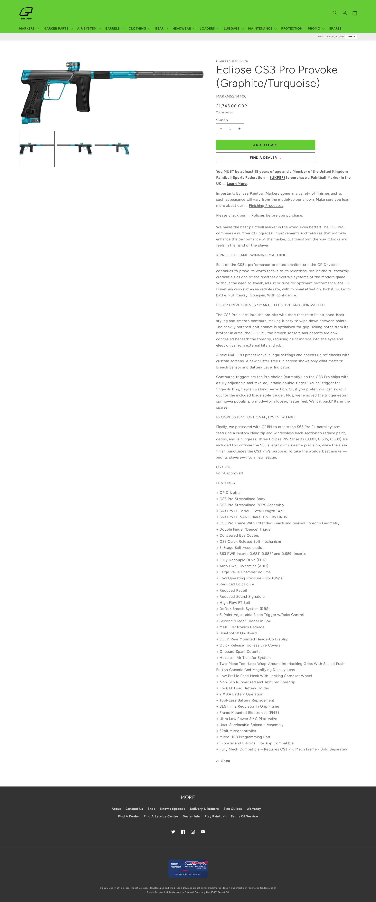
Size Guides (232, 809)
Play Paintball (215, 816)
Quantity (222, 120)
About (116, 809)
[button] (28, 28)
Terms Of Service (244, 816)
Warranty (254, 809)
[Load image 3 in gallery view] (112, 149)
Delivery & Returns (204, 809)
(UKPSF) (277, 177)
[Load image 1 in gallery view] (37, 149)
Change (351, 37)
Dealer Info (191, 816)
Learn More (237, 183)
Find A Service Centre (161, 816)
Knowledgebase (172, 809)
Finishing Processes (266, 205)
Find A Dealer (128, 816)
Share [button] (225, 761)
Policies (258, 215)
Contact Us (134, 809)
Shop (152, 809)
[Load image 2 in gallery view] (74, 149)
